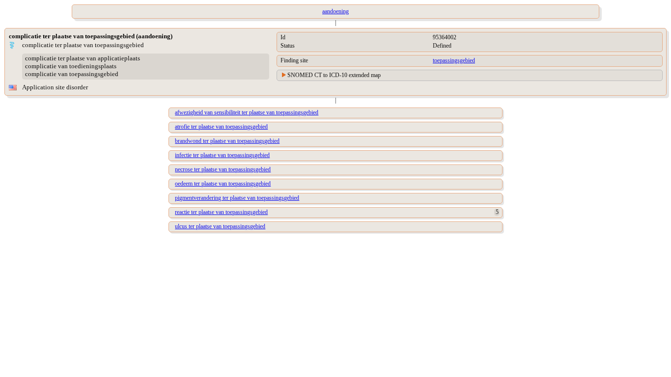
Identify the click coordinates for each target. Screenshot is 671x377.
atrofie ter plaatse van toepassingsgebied (221, 126)
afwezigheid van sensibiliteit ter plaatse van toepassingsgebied (246, 112)
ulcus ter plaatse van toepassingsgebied (220, 226)
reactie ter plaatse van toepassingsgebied (221, 212)
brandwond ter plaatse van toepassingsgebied (227, 140)
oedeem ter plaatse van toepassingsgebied (223, 183)
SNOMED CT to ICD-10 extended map (334, 75)
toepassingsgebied (454, 60)
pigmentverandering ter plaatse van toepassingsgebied (237, 197)
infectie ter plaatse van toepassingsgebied (222, 155)
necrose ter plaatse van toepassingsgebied (223, 169)
